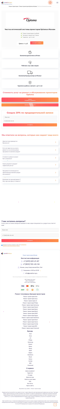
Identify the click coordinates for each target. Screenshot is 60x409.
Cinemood (30, 365)
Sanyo (30, 359)
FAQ (30, 381)
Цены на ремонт (30, 371)
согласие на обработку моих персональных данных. (14, 245)
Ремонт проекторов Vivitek (30, 324)
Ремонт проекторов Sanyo (30, 322)
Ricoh (30, 357)
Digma (30, 352)
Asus (30, 336)
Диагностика (30, 377)
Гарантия (30, 373)
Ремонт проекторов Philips (30, 303)
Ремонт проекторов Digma (30, 315)
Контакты (30, 383)
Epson (30, 346)
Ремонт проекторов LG (30, 301)
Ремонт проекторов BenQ (30, 311)
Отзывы (30, 375)
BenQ (30, 348)
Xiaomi (30, 344)
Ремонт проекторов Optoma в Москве (28, 6)
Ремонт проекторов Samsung (30, 305)
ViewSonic (30, 355)
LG (30, 338)
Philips (30, 340)
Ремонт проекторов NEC (30, 326)
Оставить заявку (36, 42)
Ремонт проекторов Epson (30, 309)
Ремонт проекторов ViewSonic (30, 317)
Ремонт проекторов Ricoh (30, 319)
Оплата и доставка (30, 379)
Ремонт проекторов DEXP (30, 313)
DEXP (30, 350)
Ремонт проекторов (13, 6)
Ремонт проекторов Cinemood (30, 328)
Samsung (30, 342)
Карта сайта (30, 385)
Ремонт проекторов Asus (30, 298)
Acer (30, 333)
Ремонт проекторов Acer (30, 296)
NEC (30, 363)
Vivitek (30, 361)
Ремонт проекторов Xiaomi (30, 307)
